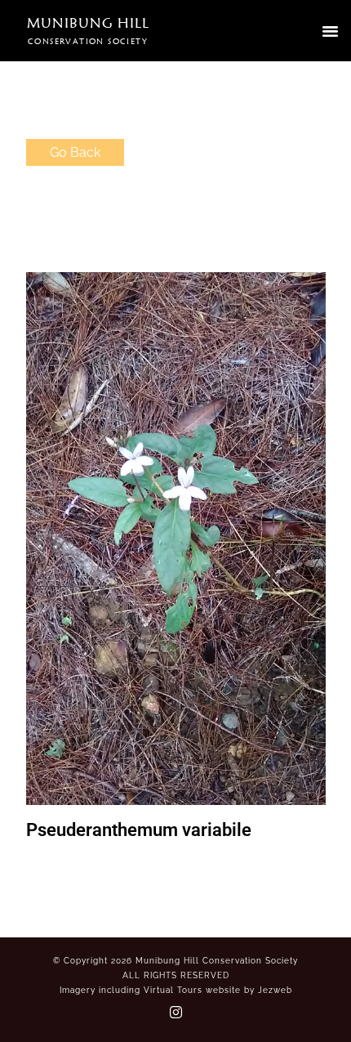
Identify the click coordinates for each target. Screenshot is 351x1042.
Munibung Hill (88, 23)
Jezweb (275, 990)
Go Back (75, 152)
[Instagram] (175, 1012)
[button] (331, 31)
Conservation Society (88, 41)
